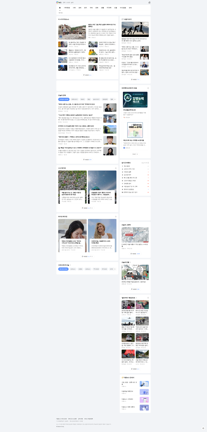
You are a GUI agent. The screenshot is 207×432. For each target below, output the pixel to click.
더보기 (134, 154)
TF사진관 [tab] (96, 269)
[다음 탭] (114, 99)
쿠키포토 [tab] (104, 269)
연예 (64, 2)
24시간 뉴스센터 (72, 418)
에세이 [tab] (82, 99)
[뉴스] (60, 2)
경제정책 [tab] (105, 99)
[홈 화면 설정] (203, 428)
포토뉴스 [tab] (73, 269)
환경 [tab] (89, 99)
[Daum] (57, 2)
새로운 (88, 75)
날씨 (72, 2)
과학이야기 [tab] (74, 99)
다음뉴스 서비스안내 (61, 418)
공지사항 (80, 418)
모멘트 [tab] (80, 269)
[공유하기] (149, 2)
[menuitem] (59, 7)
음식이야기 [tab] (96, 99)
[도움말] (116, 168)
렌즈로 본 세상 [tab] (63, 269)
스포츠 (68, 2)
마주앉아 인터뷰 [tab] (64, 99)
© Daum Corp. (60, 426)
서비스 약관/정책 (88, 418)
